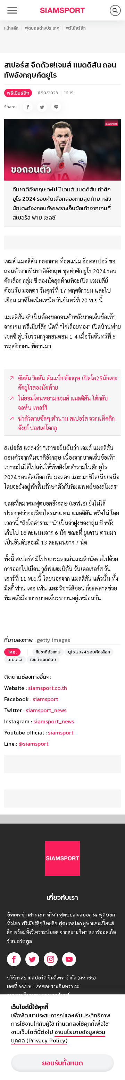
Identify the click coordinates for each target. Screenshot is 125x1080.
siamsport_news (46, 710)
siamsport (45, 699)
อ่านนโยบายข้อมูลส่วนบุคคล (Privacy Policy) (58, 1036)
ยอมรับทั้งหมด (62, 1063)
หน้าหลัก (11, 28)
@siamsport (33, 743)
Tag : (12, 652)
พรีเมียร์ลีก (76, 28)
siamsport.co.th (47, 688)
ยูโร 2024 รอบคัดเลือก (89, 652)
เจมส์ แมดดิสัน (43, 660)
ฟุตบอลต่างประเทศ (42, 28)
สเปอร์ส (15, 660)
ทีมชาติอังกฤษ (48, 652)
